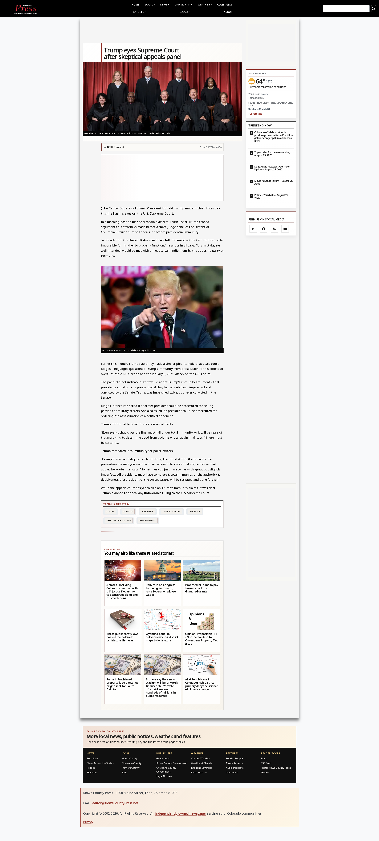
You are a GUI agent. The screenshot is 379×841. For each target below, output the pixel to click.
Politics (91, 767)
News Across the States (100, 763)
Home (135, 4)
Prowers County (130, 767)
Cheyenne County (131, 763)
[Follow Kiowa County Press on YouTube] (285, 229)
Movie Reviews (234, 763)
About (228, 11)
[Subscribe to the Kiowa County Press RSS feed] (274, 229)
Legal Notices (164, 776)
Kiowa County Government (171, 763)
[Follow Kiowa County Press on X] (253, 229)
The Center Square (119, 520)
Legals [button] (184, 11)
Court (111, 511)
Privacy (265, 772)
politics (195, 511)
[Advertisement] (162, 178)
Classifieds (225, 4)
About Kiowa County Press (276, 767)
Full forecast (255, 113)
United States (172, 511)
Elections (92, 772)
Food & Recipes (234, 758)
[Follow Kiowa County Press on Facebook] (264, 229)
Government (148, 520)
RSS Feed (266, 763)
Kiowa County (129, 758)
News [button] (163, 4)
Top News (92, 758)
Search (264, 758)
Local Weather (199, 772)
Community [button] (183, 4)
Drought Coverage (201, 767)
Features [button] (138, 11)
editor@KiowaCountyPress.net (115, 803)
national (148, 511)
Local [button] (149, 4)
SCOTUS (128, 511)
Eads (124, 772)
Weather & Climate (201, 763)
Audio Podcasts (235, 767)
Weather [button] (204, 4)
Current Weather (200, 758)
